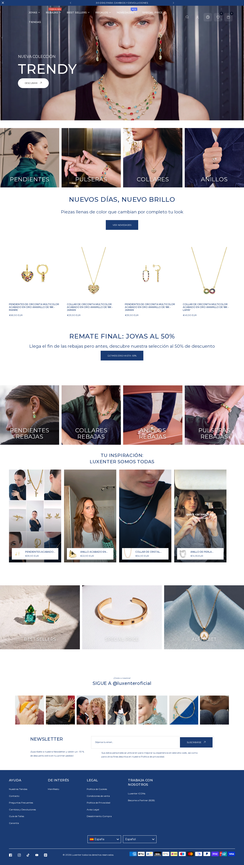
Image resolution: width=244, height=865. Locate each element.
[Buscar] (187, 17)
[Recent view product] (208, 17)
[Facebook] (10, 855)
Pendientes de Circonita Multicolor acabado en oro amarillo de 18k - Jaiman (150, 307)
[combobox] (104, 839)
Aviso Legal (93, 809)
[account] (197, 17)
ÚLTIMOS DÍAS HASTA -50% (122, 355)
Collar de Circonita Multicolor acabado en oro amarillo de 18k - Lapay (206, 307)
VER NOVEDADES (122, 225)
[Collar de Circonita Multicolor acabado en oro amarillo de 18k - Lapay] (209, 273)
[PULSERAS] (91, 157)
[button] (70, 3)
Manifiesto (53, 789)
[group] (29, 710)
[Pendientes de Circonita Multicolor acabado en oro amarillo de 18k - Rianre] (35, 273)
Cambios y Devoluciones (22, 809)
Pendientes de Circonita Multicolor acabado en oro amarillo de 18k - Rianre (34, 307)
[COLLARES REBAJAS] (91, 415)
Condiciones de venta (98, 796)
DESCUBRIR (31, 83)
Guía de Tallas (16, 816)
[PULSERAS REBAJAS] (214, 415)
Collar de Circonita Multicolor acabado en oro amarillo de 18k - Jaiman (90, 307)
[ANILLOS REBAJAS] (152, 415)
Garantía (14, 823)
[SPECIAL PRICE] (122, 617)
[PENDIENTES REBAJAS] (29, 415)
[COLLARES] (152, 157)
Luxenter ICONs (136, 793)
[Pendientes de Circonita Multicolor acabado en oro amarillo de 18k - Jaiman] (151, 273)
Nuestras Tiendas (18, 789)
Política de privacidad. (153, 756)
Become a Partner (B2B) (141, 800)
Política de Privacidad (98, 802)
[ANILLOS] (214, 157)
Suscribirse (194, 742)
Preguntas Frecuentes (21, 802)
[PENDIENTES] (29, 157)
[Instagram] (19, 855)
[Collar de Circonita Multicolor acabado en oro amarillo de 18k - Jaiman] (93, 273)
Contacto (14, 796)
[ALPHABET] (204, 617)
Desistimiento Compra (99, 816)
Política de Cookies (97, 789)
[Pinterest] (45, 855)
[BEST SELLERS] (40, 617)
